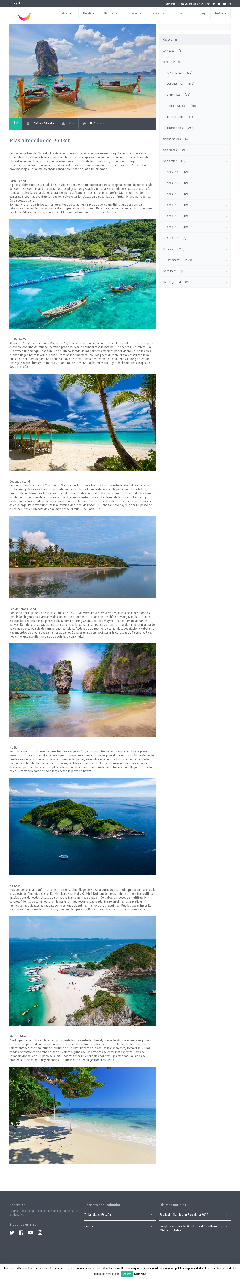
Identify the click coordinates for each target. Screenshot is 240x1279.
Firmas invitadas (176, 105)
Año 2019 (172, 238)
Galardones (170, 150)
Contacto (174, 3)
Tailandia (65, 13)
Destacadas (174, 260)
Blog (203, 13)
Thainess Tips (175, 128)
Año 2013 (172, 172)
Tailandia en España (97, 1215)
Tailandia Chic (175, 116)
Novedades (169, 271)
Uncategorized (172, 282)
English (16, 3)
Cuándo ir (136, 13)
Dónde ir (88, 13)
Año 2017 (172, 216)
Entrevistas (173, 94)
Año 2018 (172, 227)
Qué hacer (110, 13)
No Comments (98, 123)
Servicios (158, 13)
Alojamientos (175, 72)
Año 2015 (172, 194)
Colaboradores (172, 139)
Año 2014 (172, 183)
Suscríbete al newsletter (197, 3)
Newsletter (170, 161)
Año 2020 (168, 50)
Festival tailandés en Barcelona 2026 (183, 1215)
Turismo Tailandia (44, 123)
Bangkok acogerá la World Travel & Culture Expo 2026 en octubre (191, 1228)
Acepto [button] (127, 1273)
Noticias (220, 13)
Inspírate (181, 13)
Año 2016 (172, 205)
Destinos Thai (175, 83)
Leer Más (140, 1273)
